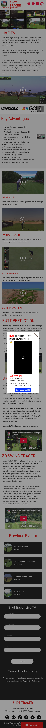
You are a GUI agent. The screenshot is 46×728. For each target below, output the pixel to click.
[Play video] (23, 357)
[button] (36, 335)
